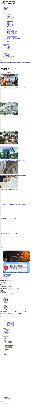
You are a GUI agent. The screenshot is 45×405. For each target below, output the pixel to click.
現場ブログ (5, 8)
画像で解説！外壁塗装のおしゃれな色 (7, 146)
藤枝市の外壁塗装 (10, 322)
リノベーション (10, 25)
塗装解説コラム (6, 7)
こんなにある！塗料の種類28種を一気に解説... (9, 131)
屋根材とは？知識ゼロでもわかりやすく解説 (9, 233)
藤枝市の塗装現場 (8, 341)
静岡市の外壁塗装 (10, 325)
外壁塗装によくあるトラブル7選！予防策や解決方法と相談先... (12, 204)
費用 (3, 40)
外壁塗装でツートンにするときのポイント (8, 247)
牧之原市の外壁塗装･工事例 (12, 34)
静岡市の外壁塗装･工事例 (12, 37)
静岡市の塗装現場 (8, 347)
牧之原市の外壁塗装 (11, 326)
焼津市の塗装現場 (8, 342)
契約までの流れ (6, 44)
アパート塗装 (9, 18)
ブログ (4, 353)
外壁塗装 (9, 15)
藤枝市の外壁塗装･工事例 (12, 31)
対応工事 (4, 13)
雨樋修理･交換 (10, 24)
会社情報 (4, 45)
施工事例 (9, 29)
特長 (3, 11)
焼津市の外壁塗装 (10, 323)
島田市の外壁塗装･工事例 (12, 33)
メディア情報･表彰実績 (11, 49)
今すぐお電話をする (4, 403)
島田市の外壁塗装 (10, 324)
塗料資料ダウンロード (7, 9)
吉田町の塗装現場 (8, 346)
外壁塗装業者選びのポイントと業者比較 (8, 218)
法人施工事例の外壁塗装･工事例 (13, 38)
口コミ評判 (5, 39)
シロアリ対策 (9, 22)
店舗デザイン (9, 26)
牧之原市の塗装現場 (9, 345)
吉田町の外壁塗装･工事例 (12, 36)
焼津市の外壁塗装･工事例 (12, 32)
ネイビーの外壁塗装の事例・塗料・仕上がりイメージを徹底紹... (13, 160)
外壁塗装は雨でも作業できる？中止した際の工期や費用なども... (13, 175)
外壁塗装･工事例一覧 (11, 30)
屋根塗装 (9, 16)
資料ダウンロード (6, 399)
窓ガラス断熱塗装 (10, 17)
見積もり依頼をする (7, 398)
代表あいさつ (9, 48)
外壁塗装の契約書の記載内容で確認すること (9, 189)
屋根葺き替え (9, 23)
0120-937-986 (2, 284)
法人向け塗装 (9, 19)
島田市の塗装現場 (8, 343)
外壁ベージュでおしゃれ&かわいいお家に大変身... (10, 102)
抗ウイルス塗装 (10, 21)
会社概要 (9, 47)
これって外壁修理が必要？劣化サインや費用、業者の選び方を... (13, 87)
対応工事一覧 (9, 14)
